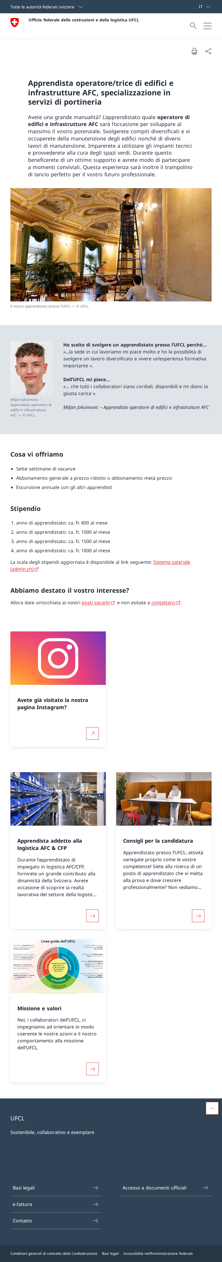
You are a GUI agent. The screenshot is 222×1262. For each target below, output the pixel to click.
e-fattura (22, 1204)
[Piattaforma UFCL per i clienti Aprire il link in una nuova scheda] (191, 6)
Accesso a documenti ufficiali (154, 1188)
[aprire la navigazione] (207, 26)
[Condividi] (208, 51)
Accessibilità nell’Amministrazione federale (158, 1253)
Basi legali (24, 1188)
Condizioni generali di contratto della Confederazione (53, 1253)
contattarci (163, 602)
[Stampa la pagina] (194, 51)
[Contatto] (196, 6)
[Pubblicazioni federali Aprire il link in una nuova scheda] (194, 6)
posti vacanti (96, 602)
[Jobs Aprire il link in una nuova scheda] (189, 6)
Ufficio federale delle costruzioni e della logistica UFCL (84, 20)
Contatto (22, 1220)
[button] (212, 1108)
